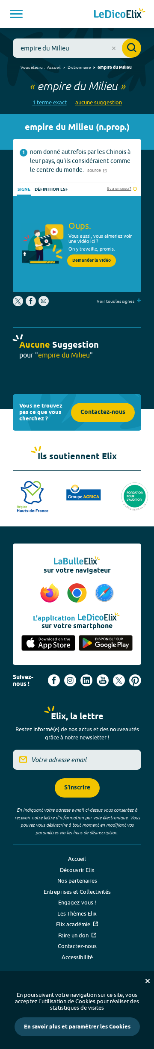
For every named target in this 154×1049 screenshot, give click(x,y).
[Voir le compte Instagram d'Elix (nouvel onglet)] (70, 680)
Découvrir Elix (77, 869)
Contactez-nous (102, 412)
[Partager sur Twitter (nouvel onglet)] (18, 304)
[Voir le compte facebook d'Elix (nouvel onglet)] (54, 680)
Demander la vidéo (91, 260)
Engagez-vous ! (77, 902)
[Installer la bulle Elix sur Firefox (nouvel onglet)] (51, 593)
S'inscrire (77, 788)
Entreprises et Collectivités (77, 891)
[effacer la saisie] (113, 48)
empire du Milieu (115, 68)
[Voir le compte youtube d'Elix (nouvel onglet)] (103, 680)
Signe (24, 189)
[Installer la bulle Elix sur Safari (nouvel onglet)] (104, 593)
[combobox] (77, 48)
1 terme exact (50, 102)
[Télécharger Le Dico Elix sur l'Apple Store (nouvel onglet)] (48, 643)
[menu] (16, 14)
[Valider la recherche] (131, 48)
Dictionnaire (79, 67)
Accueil (54, 67)
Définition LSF (51, 189)
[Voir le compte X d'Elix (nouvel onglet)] (119, 680)
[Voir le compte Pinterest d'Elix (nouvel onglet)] (135, 680)
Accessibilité (77, 957)
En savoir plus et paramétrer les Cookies (77, 1027)
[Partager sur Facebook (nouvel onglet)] (30, 304)
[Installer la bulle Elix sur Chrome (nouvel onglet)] (78, 593)
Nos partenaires (77, 880)
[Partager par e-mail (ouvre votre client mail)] (43, 304)
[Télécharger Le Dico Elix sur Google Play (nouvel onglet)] (106, 643)
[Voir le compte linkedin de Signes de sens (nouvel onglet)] (86, 680)
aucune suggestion (98, 102)
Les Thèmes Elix (77, 913)
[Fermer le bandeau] (147, 981)
